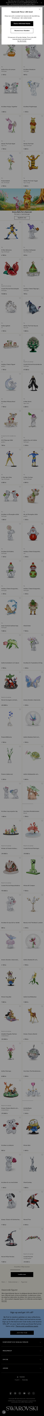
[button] (39, 9)
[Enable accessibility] (4, 1412)
